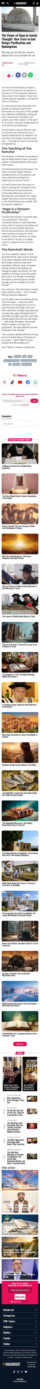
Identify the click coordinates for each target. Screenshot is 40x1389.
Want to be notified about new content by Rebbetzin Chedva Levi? (20, 395)
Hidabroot (8, 1310)
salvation (16, 364)
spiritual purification (28, 360)
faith (30, 356)
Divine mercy (26, 364)
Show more (20, 1044)
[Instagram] (34, 3)
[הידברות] (20, 3)
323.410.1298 (32, 1366)
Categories (9, 1315)
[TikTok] (37, 3)
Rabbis (7, 1332)
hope (24, 356)
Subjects (7, 1327)
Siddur (6, 1344)
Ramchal (17, 356)
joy (10, 364)
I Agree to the (21, 405)
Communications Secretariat (31, 1363)
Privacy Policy (25, 405)
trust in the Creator (11, 360)
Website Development (20, 1381)
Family (6, 1338)
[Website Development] (20, 1379)
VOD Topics (9, 1321)
